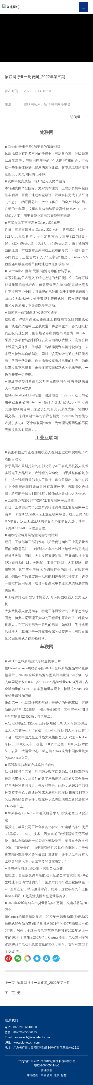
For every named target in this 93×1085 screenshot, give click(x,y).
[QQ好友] (37, 958)
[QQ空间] (46, 958)
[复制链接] (56, 958)
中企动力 (46, 1075)
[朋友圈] (27, 958)
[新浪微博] (8, 958)
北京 (56, 1075)
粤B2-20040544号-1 (46, 1065)
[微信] (17, 958)
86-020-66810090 (25, 1027)
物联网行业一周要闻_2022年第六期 (43, 983)
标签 (64, 1075)
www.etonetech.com (27, 1042)
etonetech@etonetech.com (32, 1037)
